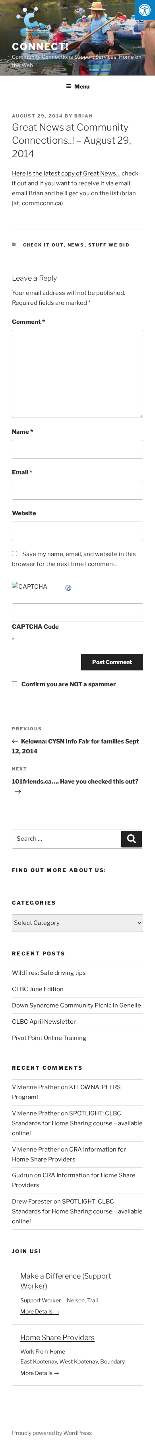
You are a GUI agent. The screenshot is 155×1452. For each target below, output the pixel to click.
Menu (81, 86)
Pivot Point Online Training (49, 1038)
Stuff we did (109, 245)
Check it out (43, 245)
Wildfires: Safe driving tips (49, 972)
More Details (37, 1311)
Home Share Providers (57, 1337)
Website (24, 513)
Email (22, 472)
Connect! (40, 46)
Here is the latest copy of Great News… (66, 173)
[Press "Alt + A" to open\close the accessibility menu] (145, 10)
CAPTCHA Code (35, 626)
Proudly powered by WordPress (52, 1432)
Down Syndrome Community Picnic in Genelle (76, 1005)
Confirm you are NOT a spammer (68, 684)
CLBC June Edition (38, 989)
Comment (28, 321)
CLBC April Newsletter (44, 1021)
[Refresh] (68, 586)
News (76, 245)
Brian (83, 116)
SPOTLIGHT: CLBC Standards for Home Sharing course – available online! (77, 1123)
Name (22, 431)
